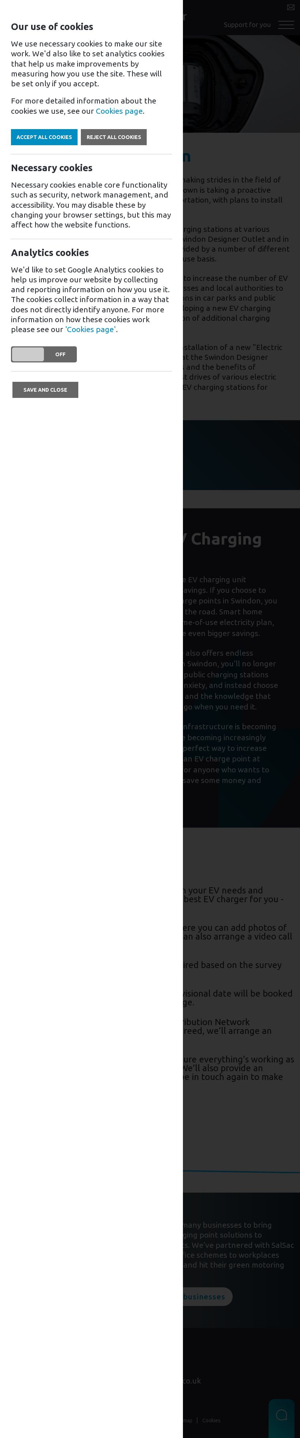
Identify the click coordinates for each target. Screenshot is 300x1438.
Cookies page (119, 110)
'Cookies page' (90, 329)
